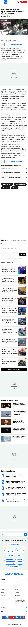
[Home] (1, 6)
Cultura (17, 592)
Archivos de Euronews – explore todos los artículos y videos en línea (20, 600)
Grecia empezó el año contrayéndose (10, 172)
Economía (6, 187)
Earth (16, 586)
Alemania (10, 555)
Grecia (15, 6)
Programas (17, 595)
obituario (19, 559)
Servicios (3, 607)
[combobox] (14, 534)
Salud (20, 563)
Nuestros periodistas (6, 599)
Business (3, 586)
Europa (3, 582)
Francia (20, 551)
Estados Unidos (10, 551)
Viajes (2, 592)
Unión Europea (7, 184)
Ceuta (18, 555)
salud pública (9, 559)
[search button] (25, 534)
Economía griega (20, 184)
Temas (3, 579)
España (21, 548)
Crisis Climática (14, 566)
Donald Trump (10, 563)
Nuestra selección (9, 400)
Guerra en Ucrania (10, 548)
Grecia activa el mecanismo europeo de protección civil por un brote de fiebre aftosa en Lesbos (11, 177)
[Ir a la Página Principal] (5, 2)
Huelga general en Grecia (7, 168)
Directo (24, 1)
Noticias (5, 6)
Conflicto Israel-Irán (14, 544)
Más (2, 611)
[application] (14, 27)
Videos (3, 595)
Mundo (10, 6)
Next (2, 589)
